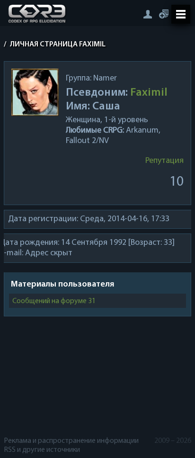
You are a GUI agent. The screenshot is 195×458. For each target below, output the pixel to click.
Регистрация (163, 13)
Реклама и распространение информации (71, 441)
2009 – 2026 (172, 441)
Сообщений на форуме (54, 301)
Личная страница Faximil (58, 44)
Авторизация (147, 13)
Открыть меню (181, 14)
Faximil (149, 93)
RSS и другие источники (42, 450)
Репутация (164, 161)
